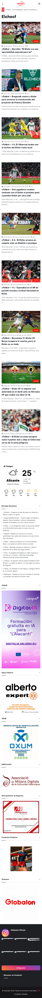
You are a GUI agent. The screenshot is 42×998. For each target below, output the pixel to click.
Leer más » (8, 66)
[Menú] (3, 4)
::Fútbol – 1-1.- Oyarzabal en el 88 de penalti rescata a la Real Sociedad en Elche (20, 290)
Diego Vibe (6, 141)
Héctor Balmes (7, 46)
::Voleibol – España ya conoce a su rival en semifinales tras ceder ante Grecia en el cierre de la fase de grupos (21, 536)
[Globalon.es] (21, 4)
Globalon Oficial (18, 930)
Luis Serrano (7, 186)
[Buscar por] (39, 4)
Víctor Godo (6, 93)
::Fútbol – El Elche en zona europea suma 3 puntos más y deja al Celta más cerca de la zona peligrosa (21, 439)
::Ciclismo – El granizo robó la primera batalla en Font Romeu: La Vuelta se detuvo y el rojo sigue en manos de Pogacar (21, 563)
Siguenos (21, 968)
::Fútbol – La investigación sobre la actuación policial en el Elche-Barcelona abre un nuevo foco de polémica (21, 528)
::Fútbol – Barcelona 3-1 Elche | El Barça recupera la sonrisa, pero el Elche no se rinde (19, 341)
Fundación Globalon (21, 994)
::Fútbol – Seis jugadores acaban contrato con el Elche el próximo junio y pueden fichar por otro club (21, 192)
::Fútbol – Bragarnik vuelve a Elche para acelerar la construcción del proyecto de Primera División (19, 99)
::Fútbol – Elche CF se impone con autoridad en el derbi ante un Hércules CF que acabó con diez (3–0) (21, 391)
